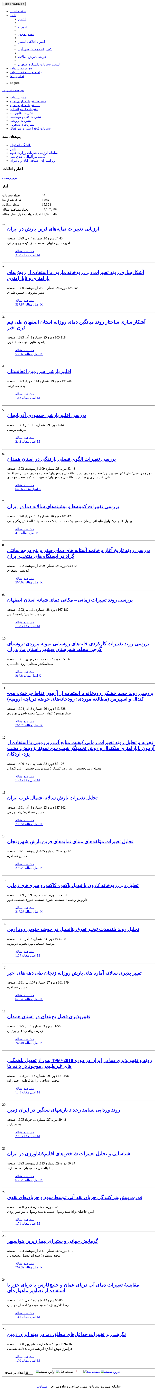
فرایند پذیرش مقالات (32, 57)
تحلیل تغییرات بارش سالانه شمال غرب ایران (52, 797)
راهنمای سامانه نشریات (26, 72)
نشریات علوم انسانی (24, 109)
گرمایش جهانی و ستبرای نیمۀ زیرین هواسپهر (52, 1241)
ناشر (13, 15)
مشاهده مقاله (24, 251)
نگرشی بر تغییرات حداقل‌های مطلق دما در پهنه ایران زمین (66, 1334)
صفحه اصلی (18, 11)
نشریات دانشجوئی (22, 124)
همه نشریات (18, 97)
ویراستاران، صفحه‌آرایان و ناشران (32, 160)
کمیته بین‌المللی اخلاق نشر (27, 156)
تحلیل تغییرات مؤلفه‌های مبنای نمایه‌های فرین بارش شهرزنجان (70, 841)
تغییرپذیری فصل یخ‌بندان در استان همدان (48, 1016)
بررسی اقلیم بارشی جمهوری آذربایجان (46, 415)
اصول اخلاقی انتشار (31, 41)
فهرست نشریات (21, 68)
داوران (22, 26)
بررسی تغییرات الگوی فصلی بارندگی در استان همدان (61, 459)
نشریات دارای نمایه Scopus (28, 101)
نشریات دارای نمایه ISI (25, 105)
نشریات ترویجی (20, 120)
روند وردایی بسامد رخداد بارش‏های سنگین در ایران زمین (63, 1109)
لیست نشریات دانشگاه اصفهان (39, 64)
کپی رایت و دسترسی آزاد (35, 49)
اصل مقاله (27, 255)
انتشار (22, 19)
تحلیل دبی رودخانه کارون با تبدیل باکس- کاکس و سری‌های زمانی (73, 885)
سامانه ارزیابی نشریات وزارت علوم (34, 153)
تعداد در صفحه (14, 1372)
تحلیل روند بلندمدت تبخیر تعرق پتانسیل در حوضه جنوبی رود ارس (73, 929)
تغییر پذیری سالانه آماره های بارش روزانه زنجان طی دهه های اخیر (74, 973)
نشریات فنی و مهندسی (25, 116)
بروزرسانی (9, 177)
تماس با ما (17, 76)
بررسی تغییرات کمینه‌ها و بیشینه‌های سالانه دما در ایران (63, 506)
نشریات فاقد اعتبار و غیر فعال (30, 128)
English (15, 83)
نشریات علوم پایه (21, 113)
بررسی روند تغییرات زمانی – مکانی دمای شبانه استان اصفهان (70, 599)
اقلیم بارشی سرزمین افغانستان (39, 371)
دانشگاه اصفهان (20, 145)
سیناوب (42, 1386)
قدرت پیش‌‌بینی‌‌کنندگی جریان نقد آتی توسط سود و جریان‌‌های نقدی (74, 1197)
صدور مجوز (26, 34)
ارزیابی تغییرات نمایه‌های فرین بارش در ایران (53, 228)
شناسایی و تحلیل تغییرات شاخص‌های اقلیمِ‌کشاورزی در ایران (68, 1153)
